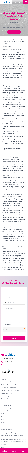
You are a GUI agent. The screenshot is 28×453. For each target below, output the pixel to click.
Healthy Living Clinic (6, 396)
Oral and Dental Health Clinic (8, 387)
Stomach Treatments (6, 393)
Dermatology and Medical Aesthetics (10, 390)
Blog (16, 25)
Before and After (5, 399)
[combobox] (5, 302)
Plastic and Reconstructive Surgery (10, 385)
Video (2, 419)
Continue (14, 338)
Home (11, 25)
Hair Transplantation (6, 382)
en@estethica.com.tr (9, 364)
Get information (14, 32)
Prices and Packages (6, 408)
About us (3, 379)
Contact (3, 422)
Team (2, 413)
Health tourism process (7, 405)
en (19, 2)
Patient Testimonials (6, 411)
